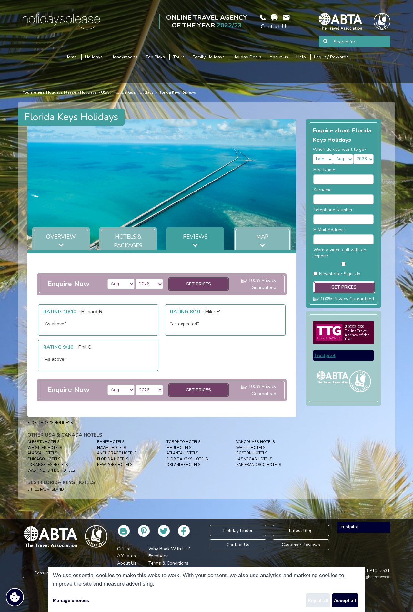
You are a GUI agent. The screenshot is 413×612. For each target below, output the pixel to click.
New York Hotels (114, 464)
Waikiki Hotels (250, 447)
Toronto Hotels (183, 442)
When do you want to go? (339, 149)
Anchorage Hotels (116, 453)
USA (105, 92)
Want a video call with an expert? (339, 253)
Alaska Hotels (42, 453)
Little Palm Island (45, 489)
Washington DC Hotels (51, 470)
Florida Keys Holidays (133, 92)
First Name (324, 170)
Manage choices (71, 600)
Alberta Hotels (43, 442)
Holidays (88, 92)
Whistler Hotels (44, 447)
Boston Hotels (251, 453)
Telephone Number (333, 210)
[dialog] (206, 589)
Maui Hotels (178, 447)
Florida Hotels (112, 459)
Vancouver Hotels (255, 442)
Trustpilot (325, 355)
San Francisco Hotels (258, 464)
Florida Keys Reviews (177, 92)
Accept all (345, 600)
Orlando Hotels (183, 464)
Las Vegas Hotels (254, 459)
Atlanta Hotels (182, 453)
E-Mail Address (329, 230)
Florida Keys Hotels (187, 459)
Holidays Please (61, 92)
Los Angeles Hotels (47, 464)
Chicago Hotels (43, 459)
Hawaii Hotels (111, 447)
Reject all (318, 600)
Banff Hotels (110, 442)
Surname (322, 190)
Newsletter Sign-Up (339, 274)
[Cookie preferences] (15, 597)
